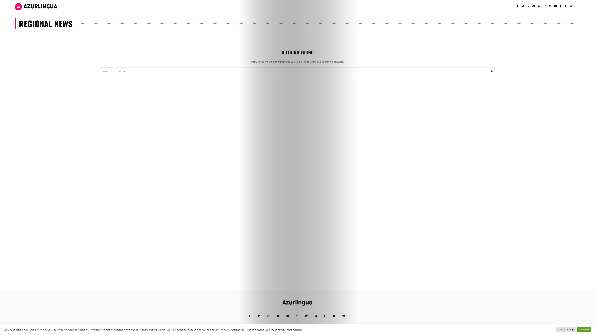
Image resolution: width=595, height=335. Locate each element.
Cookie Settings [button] (566, 329)
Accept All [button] (584, 329)
